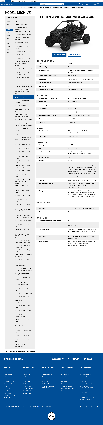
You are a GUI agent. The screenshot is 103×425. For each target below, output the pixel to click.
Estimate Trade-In (74, 55)
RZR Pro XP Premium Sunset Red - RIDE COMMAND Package (23, 124)
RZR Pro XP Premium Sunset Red (22, 145)
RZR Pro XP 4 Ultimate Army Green (22, 250)
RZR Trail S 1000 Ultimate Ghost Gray (22, 47)
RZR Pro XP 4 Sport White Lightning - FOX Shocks (22, 260)
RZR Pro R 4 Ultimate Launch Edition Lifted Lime (23, 315)
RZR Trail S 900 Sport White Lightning (22, 38)
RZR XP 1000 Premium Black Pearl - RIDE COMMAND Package (22, 63)
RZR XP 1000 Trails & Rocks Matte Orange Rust (22, 73)
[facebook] (80, 406)
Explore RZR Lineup (59, 55)
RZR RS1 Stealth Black (21, 24)
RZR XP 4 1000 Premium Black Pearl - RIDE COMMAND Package (23, 210)
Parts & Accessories (45, 7)
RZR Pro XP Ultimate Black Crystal (22, 129)
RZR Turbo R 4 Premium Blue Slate (23, 340)
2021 (8, 32)
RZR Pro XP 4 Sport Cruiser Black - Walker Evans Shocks (23, 241)
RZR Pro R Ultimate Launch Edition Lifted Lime (22, 166)
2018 (8, 41)
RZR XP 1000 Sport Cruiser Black (22, 55)
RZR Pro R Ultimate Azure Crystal (22, 157)
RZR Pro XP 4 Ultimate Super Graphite (22, 278)
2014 (8, 52)
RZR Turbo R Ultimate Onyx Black (22, 191)
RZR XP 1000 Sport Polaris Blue (23, 58)
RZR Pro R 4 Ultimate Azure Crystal (22, 301)
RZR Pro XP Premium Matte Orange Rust (22, 101)
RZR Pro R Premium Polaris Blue (22, 152)
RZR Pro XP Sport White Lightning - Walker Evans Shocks (22, 91)
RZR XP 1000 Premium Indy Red (23, 86)
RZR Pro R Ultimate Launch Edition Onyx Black (22, 171)
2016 (8, 46)
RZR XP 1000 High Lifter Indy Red (22, 78)
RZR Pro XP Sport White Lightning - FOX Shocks (21, 115)
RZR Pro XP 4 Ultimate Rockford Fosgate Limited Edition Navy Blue (22, 284)
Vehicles (22, 7)
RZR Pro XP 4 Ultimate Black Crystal (22, 274)
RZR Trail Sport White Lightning (21, 28)
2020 (8, 35)
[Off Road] (7, 4)
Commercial (30, 1)
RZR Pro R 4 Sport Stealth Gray (23, 293)
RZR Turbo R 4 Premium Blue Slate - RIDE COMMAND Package (23, 325)
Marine (23, 1)
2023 (8, 27)
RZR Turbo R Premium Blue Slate (22, 196)
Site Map (17, 406)
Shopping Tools (32, 7)
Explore (66, 7)
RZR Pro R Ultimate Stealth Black (22, 161)
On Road (18, 1)
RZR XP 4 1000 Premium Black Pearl (23, 225)
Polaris (2, 1)
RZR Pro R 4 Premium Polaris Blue (23, 297)
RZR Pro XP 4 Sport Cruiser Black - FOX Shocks (22, 264)
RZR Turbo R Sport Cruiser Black (22, 175)
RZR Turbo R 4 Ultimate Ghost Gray (23, 331)
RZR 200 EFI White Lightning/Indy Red (20, 345)
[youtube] (97, 406)
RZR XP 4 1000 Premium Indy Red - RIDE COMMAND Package (23, 216)
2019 (8, 38)
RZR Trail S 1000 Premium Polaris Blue (22, 43)
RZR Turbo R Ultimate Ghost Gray (22, 186)
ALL (16, 21)
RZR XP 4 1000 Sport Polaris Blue (22, 205)
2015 (8, 49)
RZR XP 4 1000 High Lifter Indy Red (23, 221)
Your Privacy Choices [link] (31, 406)
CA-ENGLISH (88, 359)
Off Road (8, 1)
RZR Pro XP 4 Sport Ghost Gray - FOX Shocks (23, 255)
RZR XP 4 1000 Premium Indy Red (22, 230)
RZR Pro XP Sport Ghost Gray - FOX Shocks (23, 110)
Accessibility (48, 406)
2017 (8, 44)
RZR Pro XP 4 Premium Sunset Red (23, 289)
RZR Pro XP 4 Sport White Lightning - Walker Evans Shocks (22, 235)
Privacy (22, 406)
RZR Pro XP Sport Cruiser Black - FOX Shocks (23, 120)
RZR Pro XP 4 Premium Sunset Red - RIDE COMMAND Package (23, 269)
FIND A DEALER (73, 359)
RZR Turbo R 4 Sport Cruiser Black (22, 320)
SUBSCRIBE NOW (58, 359)
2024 (8, 24)
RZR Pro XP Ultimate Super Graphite (22, 134)
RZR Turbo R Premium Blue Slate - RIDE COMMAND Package (22, 181)
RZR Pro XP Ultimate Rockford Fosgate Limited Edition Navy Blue (23, 139)
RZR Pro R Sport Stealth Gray (23, 148)
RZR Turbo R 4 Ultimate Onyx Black (23, 336)
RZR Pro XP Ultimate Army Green (22, 106)
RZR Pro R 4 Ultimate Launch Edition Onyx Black (23, 311)
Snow (13, 1)
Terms (42, 406)
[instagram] (86, 406)
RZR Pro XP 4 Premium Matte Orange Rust (23, 246)
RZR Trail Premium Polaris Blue (23, 32)
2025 (8, 21)
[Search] (62, 4)
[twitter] (91, 406)
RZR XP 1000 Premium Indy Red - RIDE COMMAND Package (23, 69)
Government (37, 1)
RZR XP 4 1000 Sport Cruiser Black (22, 200)
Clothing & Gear (57, 7)
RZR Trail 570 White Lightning (23, 51)
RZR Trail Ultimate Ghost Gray (23, 34)
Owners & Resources (77, 7)
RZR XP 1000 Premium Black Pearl (22, 83)
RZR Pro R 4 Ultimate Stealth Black (23, 306)
